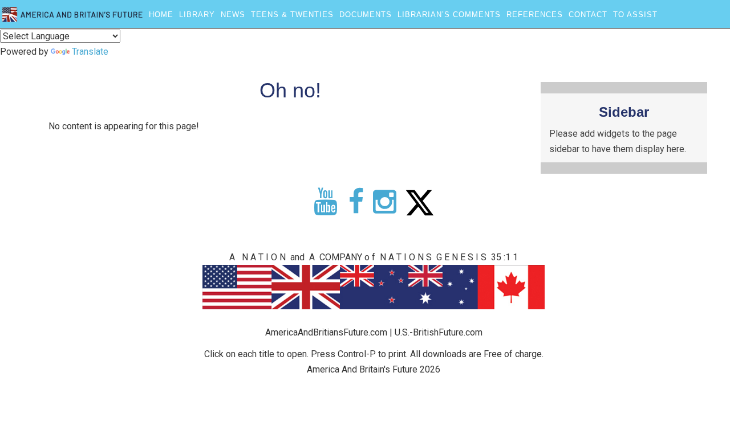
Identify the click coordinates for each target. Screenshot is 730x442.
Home (161, 14)
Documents (365, 14)
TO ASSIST (635, 14)
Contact (588, 14)
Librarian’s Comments (449, 14)
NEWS (233, 14)
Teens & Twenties (292, 14)
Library (197, 14)
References (534, 14)
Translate (90, 51)
